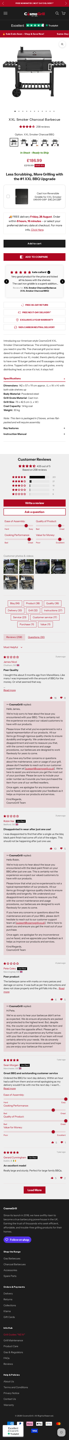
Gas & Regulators (13, 1352)
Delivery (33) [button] (15, 610)
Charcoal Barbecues (15, 1264)
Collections (10, 1305)
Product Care (11, 1346)
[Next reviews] (62, 281)
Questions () (36, 637)
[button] (34, 281)
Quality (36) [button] (52, 603)
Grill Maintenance (13, 1340)
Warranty (9, 1405)
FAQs (7, 1358)
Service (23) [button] (20, 617)
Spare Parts (10, 1276)
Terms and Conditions (16, 1387)
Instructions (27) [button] (53, 610)
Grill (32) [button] (33, 610)
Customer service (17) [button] (45, 617)
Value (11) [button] (45, 624)
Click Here (37, 229)
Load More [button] (35, 1190)
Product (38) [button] (33, 603)
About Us (9, 1381)
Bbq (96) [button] (15, 603)
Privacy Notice (11, 1393)
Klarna (7, 1311)
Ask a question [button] (34, 512)
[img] (11, 657)
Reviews (8, 1364)
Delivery (8, 1293)
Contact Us (10, 1399)
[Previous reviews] (6, 281)
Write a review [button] (34, 503)
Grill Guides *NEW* (14, 1334)
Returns (8, 1299)
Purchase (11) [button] (27, 624)
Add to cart (34, 243)
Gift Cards (9, 1317)
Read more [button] (10, 690)
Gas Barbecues (12, 1258)
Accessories (10, 1270)
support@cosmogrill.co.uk (39, 768)
